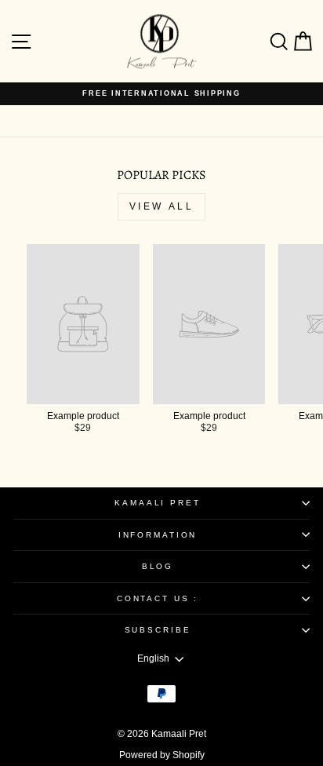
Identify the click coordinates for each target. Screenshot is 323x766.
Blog (157, 566)
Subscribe (158, 630)
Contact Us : (157, 598)
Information (158, 535)
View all (161, 206)
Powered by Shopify (162, 755)
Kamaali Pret (157, 502)
